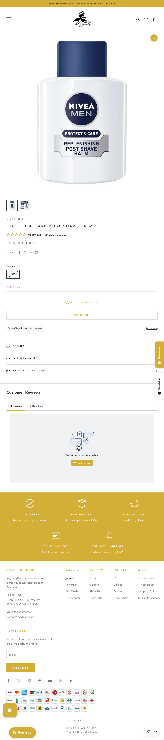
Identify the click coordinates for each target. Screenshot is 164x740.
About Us (94, 591)
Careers (94, 585)
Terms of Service (148, 598)
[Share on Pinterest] (30, 252)
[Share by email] (36, 252)
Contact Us (95, 598)
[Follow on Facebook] (8, 681)
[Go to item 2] (24, 205)
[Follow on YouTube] (50, 681)
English (80, 719)
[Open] (10, 710)
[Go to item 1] (12, 205)
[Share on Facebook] (19, 252)
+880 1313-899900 (18, 612)
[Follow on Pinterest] (40, 681)
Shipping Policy (147, 591)
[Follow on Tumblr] (71, 681)
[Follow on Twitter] (19, 681)
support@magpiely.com (20, 617)
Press (92, 578)
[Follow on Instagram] (29, 681)
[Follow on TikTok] (60, 681)
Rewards (71, 585)
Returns (117, 591)
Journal (70, 578)
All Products (73, 598)
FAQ (116, 578)
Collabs (117, 585)
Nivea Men (14, 219)
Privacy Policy (146, 585)
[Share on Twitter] (25, 252)
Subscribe (20, 668)
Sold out (82, 315)
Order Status (120, 598)
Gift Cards (72, 591)
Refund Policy (146, 578)
